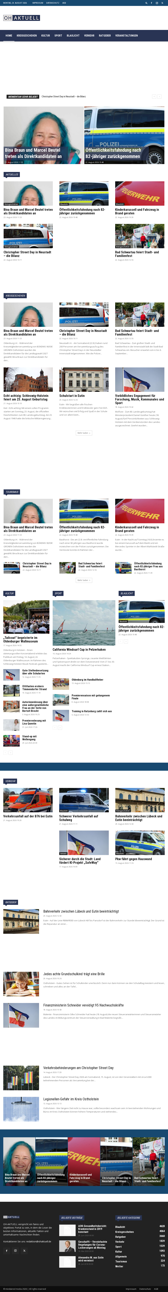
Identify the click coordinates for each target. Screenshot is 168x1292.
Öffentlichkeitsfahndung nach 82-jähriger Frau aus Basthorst (148, 566)
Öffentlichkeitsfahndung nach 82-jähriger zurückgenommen (82, 211)
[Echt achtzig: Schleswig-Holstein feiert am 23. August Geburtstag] (28, 379)
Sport (58, 35)
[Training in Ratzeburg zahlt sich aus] (61, 715)
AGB (64, 3)
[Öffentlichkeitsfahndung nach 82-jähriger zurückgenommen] (124, 141)
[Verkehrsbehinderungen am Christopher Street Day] (21, 1078)
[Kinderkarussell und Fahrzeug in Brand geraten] (139, 193)
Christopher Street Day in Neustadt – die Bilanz (27, 254)
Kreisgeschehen (27, 35)
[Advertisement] (84, 254)
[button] (146, 3)
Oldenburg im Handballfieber (87, 679)
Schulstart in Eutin (72, 396)
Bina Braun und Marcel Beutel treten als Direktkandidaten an (28, 211)
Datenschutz (52, 3)
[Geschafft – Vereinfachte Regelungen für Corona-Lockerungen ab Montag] (67, 1246)
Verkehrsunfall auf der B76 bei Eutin (27, 816)
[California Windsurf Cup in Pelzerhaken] (84, 623)
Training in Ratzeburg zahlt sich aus (92, 711)
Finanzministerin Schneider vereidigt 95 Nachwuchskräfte (83, 1005)
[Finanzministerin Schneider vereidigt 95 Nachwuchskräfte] (21, 1015)
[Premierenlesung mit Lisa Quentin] (11, 725)
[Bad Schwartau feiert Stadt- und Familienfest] (139, 236)
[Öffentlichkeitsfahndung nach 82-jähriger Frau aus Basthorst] (123, 568)
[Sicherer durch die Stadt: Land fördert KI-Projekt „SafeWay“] (84, 843)
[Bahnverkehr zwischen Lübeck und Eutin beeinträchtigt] (140, 800)
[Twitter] (162, 3)
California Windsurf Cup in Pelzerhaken (79, 650)
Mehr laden (83, 433)
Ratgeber (105, 35)
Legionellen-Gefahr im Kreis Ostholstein (71, 1099)
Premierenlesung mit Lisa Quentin (34, 722)
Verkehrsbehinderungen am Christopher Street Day (78, 1068)
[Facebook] (151, 3)
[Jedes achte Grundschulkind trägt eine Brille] (21, 984)
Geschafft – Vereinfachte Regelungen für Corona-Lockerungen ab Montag (92, 1244)
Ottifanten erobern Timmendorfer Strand (34, 688)
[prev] (154, 97)
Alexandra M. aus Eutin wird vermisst (91, 1259)
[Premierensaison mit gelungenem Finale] (61, 700)
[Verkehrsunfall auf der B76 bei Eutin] (28, 800)
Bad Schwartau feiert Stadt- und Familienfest (63, 96)
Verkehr (89, 35)
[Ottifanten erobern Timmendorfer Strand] (11, 690)
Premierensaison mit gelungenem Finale (91, 697)
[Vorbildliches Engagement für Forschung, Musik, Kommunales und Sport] (139, 379)
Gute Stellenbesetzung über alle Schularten (35, 672)
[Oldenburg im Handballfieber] (61, 684)
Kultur (45, 35)
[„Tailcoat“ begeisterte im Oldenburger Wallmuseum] (26, 617)
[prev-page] (5, 753)
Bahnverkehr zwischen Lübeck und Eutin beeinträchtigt (138, 818)
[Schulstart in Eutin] (84, 379)
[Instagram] (156, 3)
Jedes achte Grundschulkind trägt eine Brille (74, 974)
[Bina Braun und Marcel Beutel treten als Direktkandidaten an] (44, 141)
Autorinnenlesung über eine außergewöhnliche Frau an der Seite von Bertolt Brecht (35, 706)
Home (9, 35)
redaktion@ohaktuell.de (38, 1241)
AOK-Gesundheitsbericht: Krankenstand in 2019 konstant (92, 1228)
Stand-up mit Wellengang (29, 738)
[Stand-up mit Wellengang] (11, 741)
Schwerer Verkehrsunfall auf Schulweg (78, 818)
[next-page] (11, 753)
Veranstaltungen (126, 35)
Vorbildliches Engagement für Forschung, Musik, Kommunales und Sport (139, 399)
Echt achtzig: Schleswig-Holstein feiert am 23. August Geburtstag (26, 397)
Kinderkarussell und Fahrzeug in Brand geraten (137, 211)
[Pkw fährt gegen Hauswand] (140, 843)
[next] (159, 97)
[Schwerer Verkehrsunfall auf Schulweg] (84, 800)
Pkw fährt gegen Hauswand (133, 859)
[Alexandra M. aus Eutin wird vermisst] (67, 1262)
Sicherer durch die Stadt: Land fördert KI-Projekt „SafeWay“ (80, 861)
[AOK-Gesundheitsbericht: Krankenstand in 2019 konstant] (67, 1230)
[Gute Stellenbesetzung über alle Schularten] (11, 675)
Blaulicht (73, 35)
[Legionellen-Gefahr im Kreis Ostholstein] (21, 1109)
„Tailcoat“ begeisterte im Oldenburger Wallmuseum (20, 639)
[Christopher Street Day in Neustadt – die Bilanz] (28, 236)
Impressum (37, 3)
